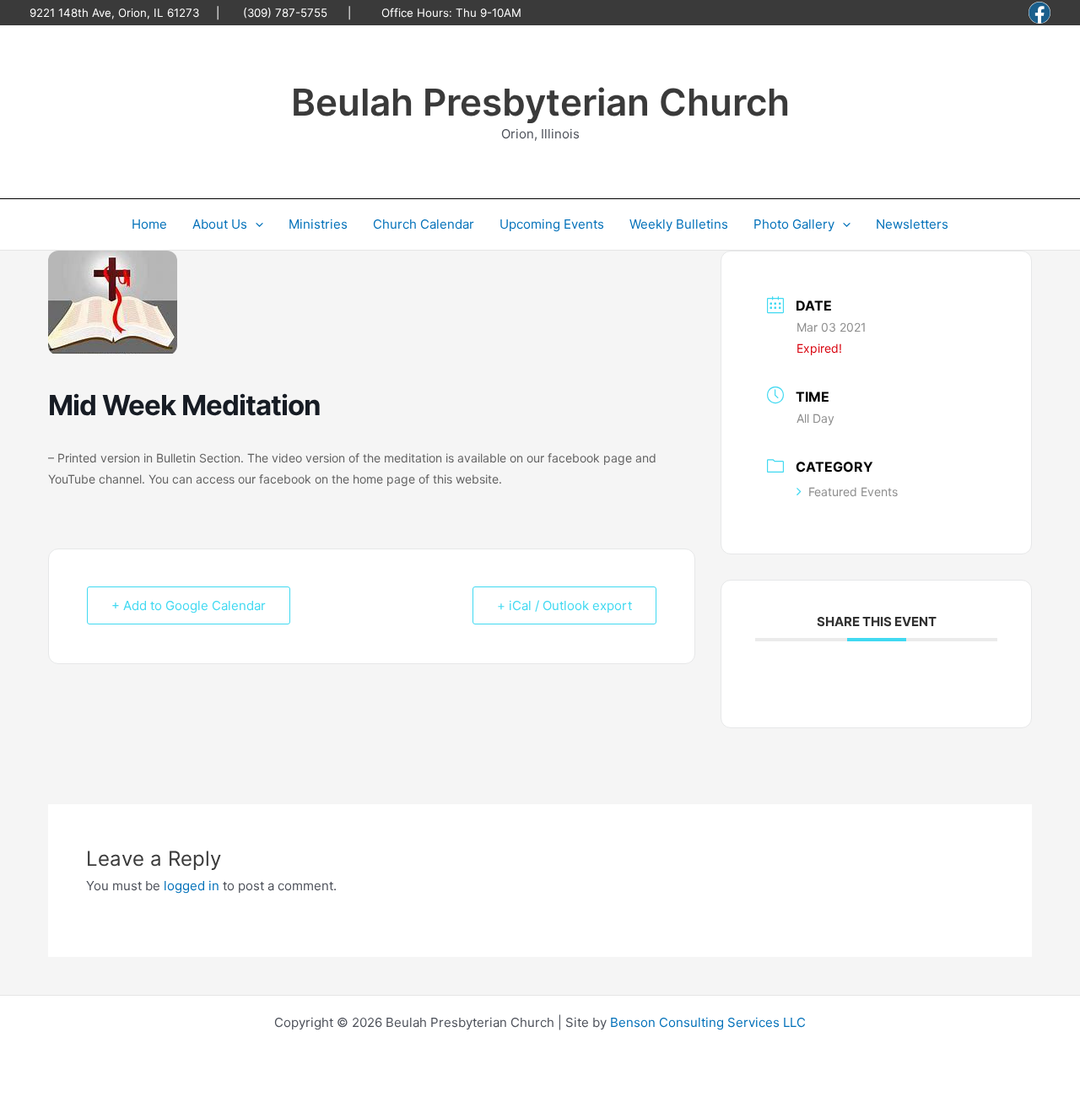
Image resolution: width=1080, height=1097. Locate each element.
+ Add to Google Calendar (188, 605)
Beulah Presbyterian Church (540, 102)
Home (149, 224)
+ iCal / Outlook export (564, 605)
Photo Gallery (793, 224)
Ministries (318, 224)
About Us (219, 224)
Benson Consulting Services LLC (708, 1022)
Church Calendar (423, 224)
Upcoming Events (552, 224)
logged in (191, 886)
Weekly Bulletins (678, 224)
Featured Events (853, 491)
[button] (255, 224)
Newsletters (912, 224)
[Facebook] (1039, 13)
